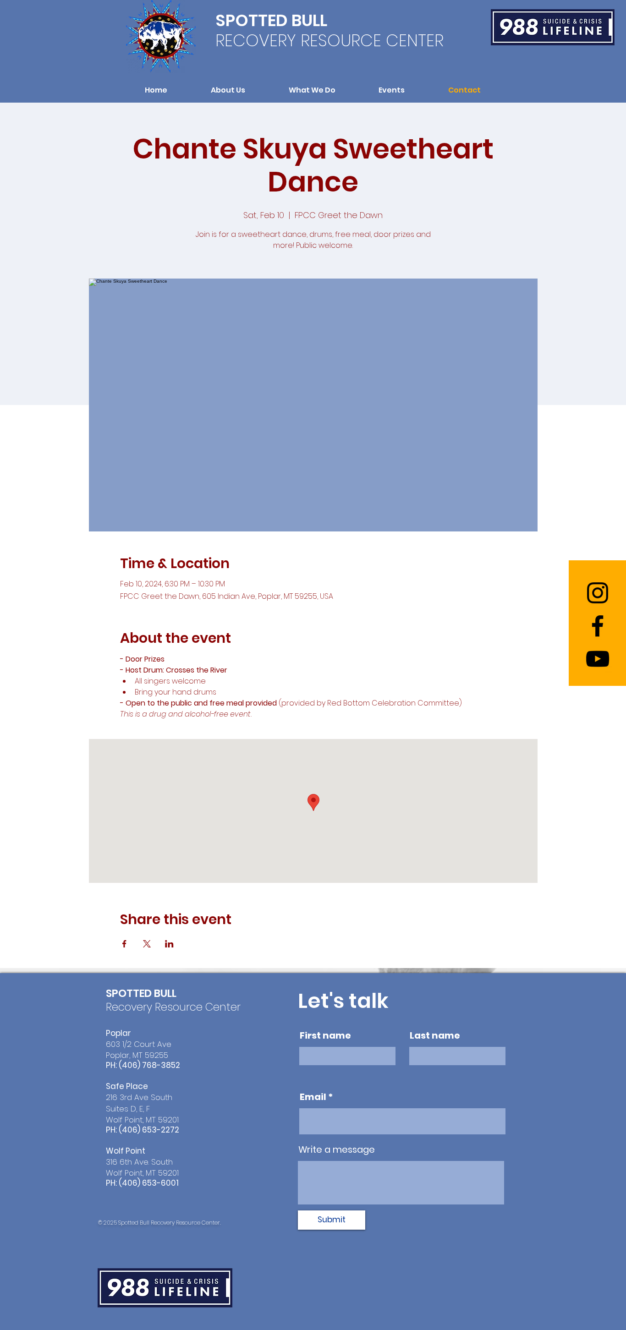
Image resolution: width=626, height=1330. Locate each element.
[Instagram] (597, 593)
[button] (228, 90)
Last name (435, 1035)
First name (325, 1035)
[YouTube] (597, 659)
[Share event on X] (147, 943)
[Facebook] (597, 626)
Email (313, 1096)
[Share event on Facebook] (124, 943)
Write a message (336, 1149)
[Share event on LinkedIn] (169, 943)
